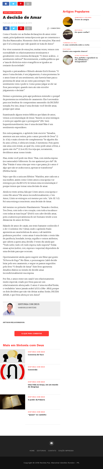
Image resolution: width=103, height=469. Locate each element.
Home (32, 451)
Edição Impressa (66, 451)
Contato (52, 451)
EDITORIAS (41, 451)
